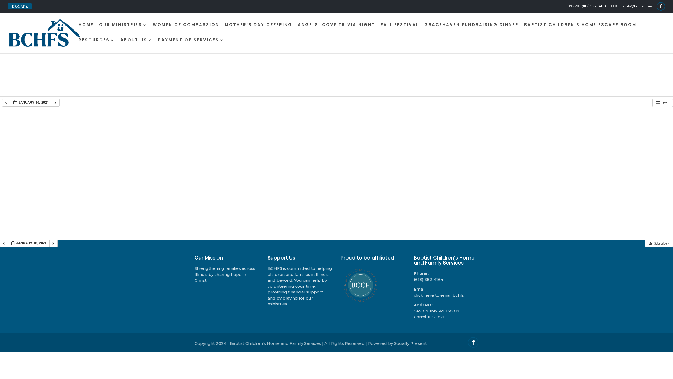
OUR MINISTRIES (120, 25)
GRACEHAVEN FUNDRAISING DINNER (471, 25)
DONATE (20, 6)
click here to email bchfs (439, 295)
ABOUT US (133, 40)
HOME (86, 25)
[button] (658, 243)
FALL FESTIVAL (400, 25)
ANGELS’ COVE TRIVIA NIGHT (336, 25)
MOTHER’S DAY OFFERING (258, 25)
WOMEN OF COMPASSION (186, 25)
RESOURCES (94, 40)
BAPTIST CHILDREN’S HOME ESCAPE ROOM (580, 25)
